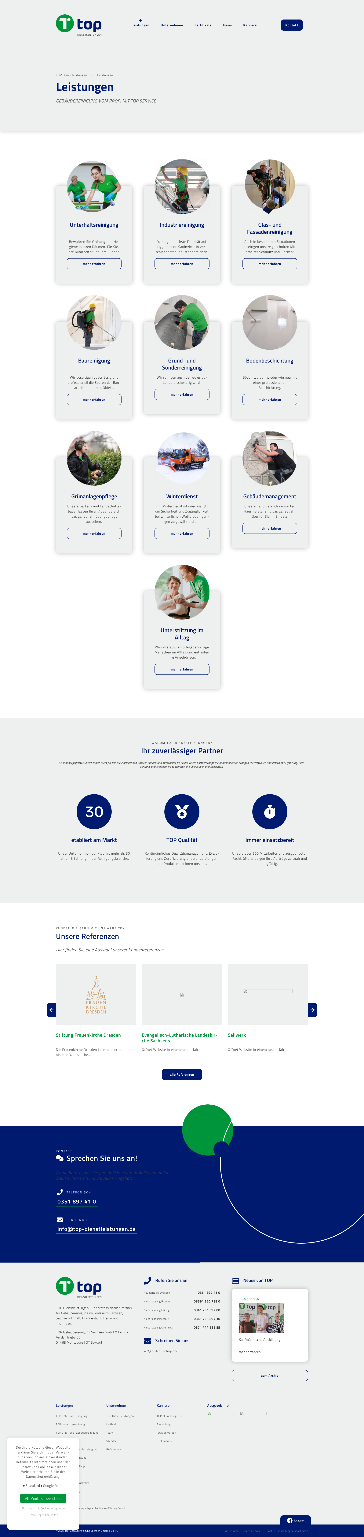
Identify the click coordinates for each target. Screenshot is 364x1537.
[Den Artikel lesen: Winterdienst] (182, 458)
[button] (96, 1010)
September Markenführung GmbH (105, 1508)
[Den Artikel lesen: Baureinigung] (94, 322)
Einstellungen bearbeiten (43, 1515)
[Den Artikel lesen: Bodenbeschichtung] (269, 322)
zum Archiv (269, 1375)
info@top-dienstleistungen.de (96, 1228)
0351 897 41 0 (76, 1201)
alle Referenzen (182, 1074)
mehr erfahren (94, 263)
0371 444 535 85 (207, 1327)
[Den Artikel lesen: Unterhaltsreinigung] (94, 186)
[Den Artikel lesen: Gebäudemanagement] (269, 458)
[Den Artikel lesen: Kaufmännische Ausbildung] (261, 1319)
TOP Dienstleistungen (71, 75)
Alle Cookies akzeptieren (43, 1498)
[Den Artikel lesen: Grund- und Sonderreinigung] (182, 322)
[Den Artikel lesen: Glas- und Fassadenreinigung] (269, 186)
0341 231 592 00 (207, 1310)
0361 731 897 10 (207, 1318)
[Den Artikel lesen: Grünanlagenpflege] (94, 458)
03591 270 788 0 (207, 1301)
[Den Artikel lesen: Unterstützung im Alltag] (182, 592)
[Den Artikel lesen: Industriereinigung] (182, 186)
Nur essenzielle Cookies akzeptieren (43, 1508)
